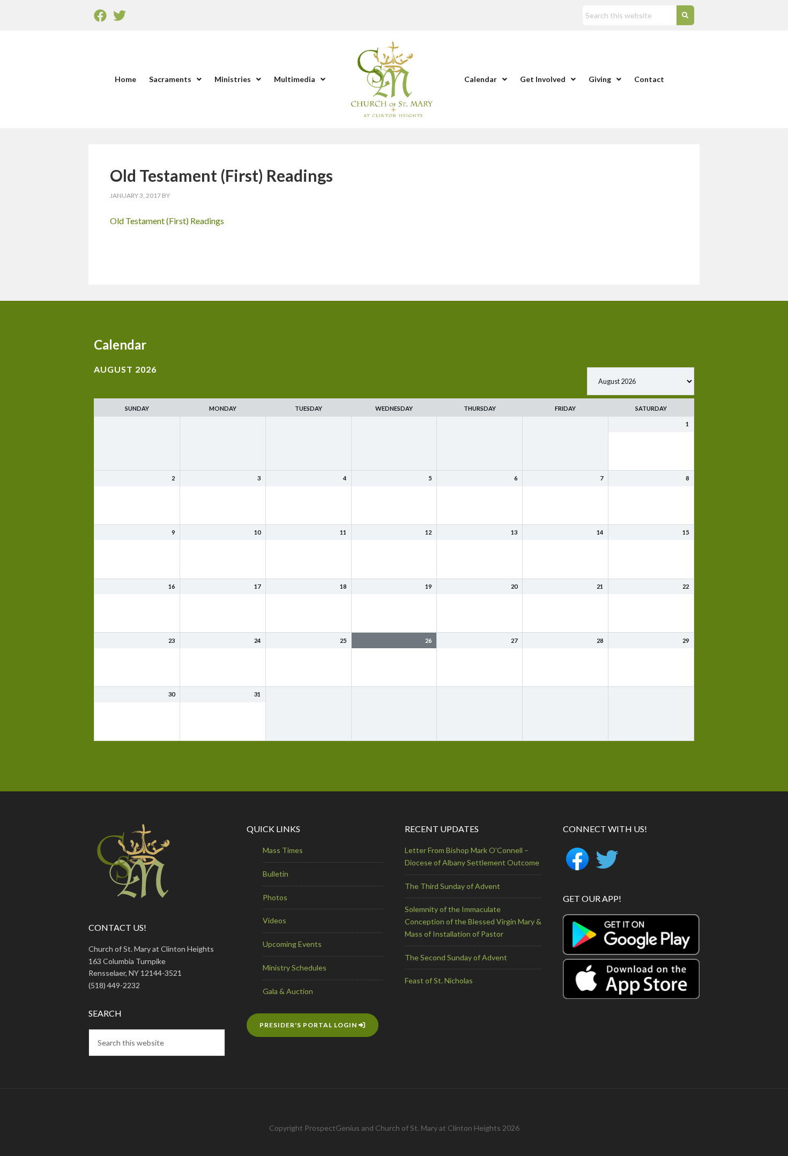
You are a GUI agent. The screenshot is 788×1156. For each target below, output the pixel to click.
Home (125, 79)
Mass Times (283, 850)
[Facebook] (100, 15)
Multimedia (294, 79)
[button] (175, 79)
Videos (274, 920)
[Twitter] (119, 15)
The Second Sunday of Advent (456, 957)
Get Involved (543, 79)
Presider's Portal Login (309, 1025)
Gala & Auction (288, 991)
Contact (649, 79)
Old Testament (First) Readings (167, 221)
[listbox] (640, 381)
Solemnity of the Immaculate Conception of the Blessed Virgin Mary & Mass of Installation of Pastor (473, 921)
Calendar (480, 79)
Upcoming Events (292, 943)
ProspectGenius (332, 1127)
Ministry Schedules (294, 967)
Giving (600, 79)
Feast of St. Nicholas (439, 980)
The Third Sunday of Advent (452, 886)
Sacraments (170, 79)
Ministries (232, 79)
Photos (275, 897)
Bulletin (275, 873)
